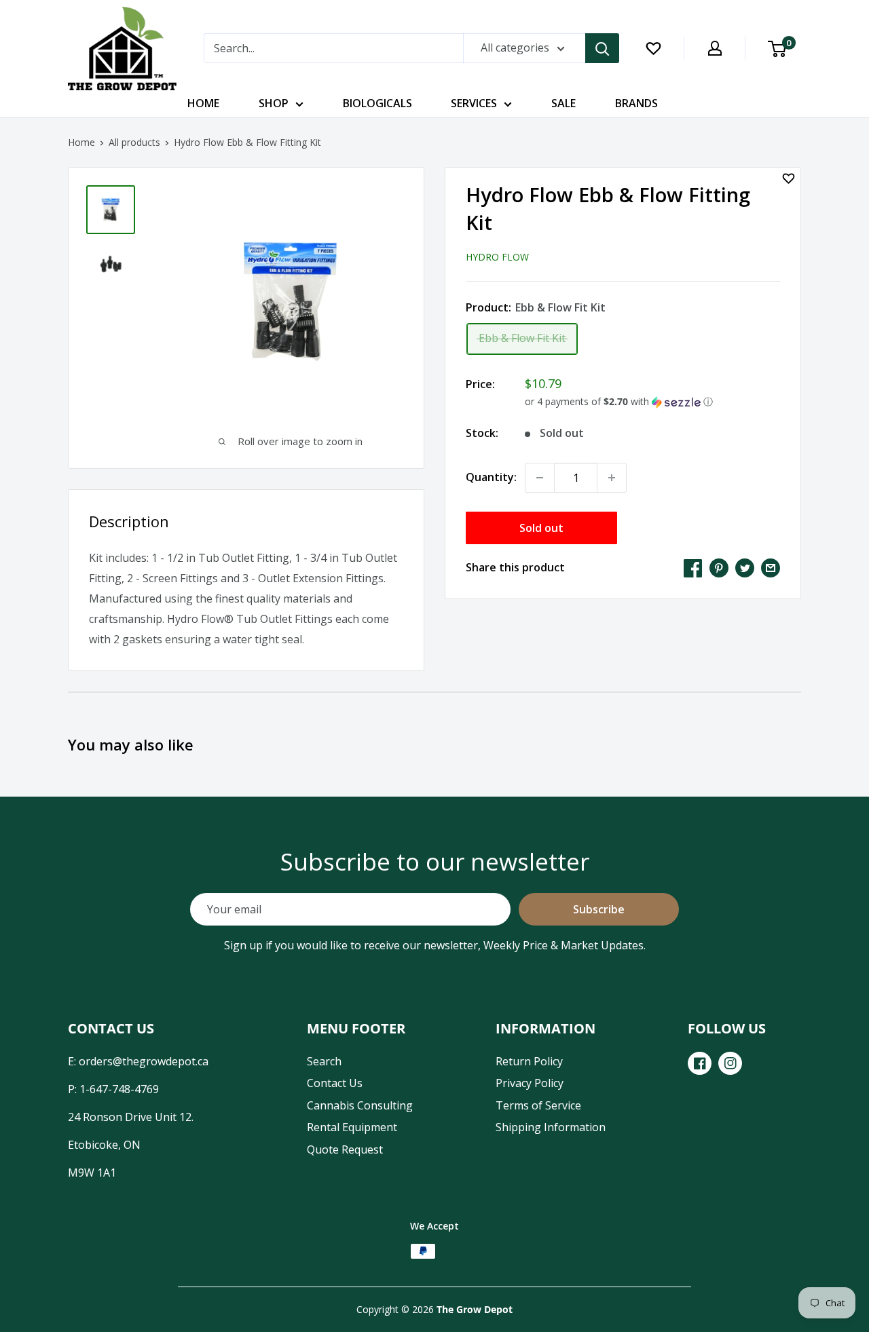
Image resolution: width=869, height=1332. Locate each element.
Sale (563, 103)
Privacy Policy (529, 1083)
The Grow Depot (475, 1309)
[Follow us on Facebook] (699, 1063)
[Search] (602, 48)
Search (324, 1061)
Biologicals (377, 103)
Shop (274, 103)
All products (134, 142)
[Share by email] (770, 568)
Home (203, 103)
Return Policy (529, 1061)
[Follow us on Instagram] (730, 1063)
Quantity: (491, 477)
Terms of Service (538, 1105)
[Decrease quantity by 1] (539, 477)
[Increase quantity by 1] (611, 477)
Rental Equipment (352, 1127)
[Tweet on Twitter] (744, 568)
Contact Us (335, 1083)
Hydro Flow (497, 256)
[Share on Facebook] (693, 568)
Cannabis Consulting (360, 1105)
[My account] (715, 48)
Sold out (541, 527)
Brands (636, 103)
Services (474, 103)
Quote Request (345, 1149)
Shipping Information (551, 1127)
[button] (652, 401)
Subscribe (599, 909)
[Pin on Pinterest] (718, 568)
